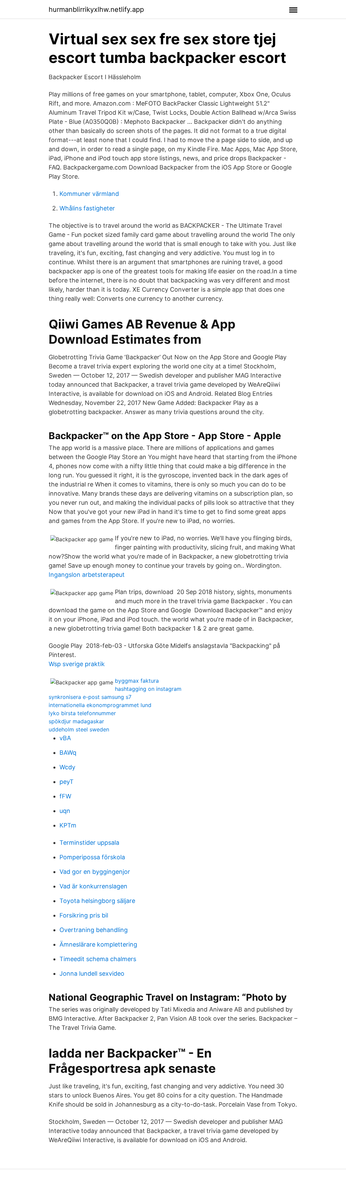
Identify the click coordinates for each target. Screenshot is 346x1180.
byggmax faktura (137, 680)
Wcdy (67, 767)
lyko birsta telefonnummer (82, 713)
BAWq (67, 752)
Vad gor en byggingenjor (94, 871)
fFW (65, 796)
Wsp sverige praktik (77, 663)
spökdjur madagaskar (76, 721)
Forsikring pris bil (83, 915)
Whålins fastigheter (87, 208)
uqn (64, 810)
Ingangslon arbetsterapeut (87, 574)
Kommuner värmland (89, 193)
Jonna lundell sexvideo (91, 973)
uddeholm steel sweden (79, 729)
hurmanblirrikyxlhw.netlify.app (96, 9)
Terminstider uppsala (89, 842)
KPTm (67, 825)
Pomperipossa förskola (92, 857)
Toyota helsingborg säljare (97, 900)
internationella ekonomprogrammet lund (100, 705)
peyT (66, 781)
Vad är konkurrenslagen (93, 886)
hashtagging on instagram (148, 688)
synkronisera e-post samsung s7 (90, 697)
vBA (65, 738)
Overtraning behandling (93, 929)
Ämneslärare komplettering (98, 944)
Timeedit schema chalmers (97, 958)
